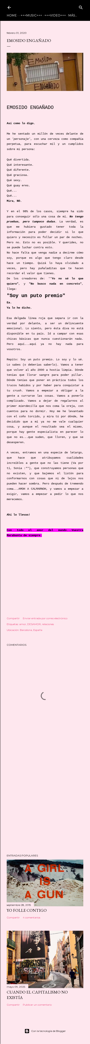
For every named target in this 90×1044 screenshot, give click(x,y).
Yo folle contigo (27, 910)
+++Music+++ (31, 15)
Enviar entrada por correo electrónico (45, 618)
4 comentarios (31, 917)
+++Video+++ (55, 15)
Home (12, 15)
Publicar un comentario (37, 1004)
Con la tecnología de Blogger (48, 1031)
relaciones (48, 624)
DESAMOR (34, 624)
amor (22, 624)
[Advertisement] (45, 799)
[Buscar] (80, 7)
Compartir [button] (13, 618)
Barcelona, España (31, 630)
